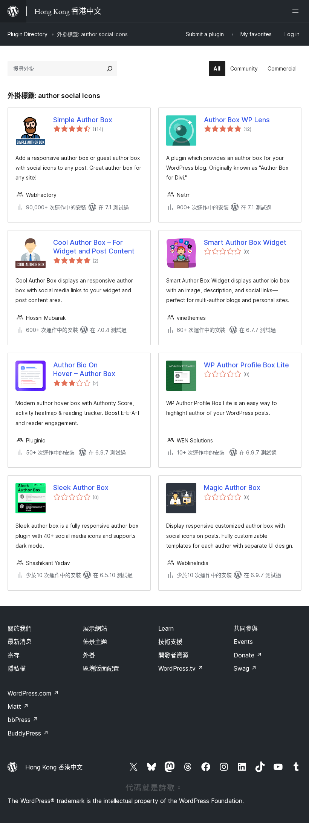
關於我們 (20, 628)
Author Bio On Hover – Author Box (84, 369)
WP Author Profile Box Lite (246, 365)
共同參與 (246, 628)
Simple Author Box (82, 120)
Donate (248, 655)
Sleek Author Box (81, 487)
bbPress (23, 719)
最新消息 (20, 641)
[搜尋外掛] (109, 68)
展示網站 (95, 628)
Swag (245, 668)
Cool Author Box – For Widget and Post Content (94, 246)
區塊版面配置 (101, 668)
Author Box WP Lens (237, 120)
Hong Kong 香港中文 (54, 767)
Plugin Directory (27, 34)
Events (243, 641)
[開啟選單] (297, 11)
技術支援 (170, 641)
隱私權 (17, 668)
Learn (166, 628)
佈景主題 (95, 641)
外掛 (89, 655)
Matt (18, 706)
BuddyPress (28, 733)
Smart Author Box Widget (245, 242)
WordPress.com (33, 693)
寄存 (14, 655)
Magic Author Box (232, 487)
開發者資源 (173, 655)
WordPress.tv (180, 668)
